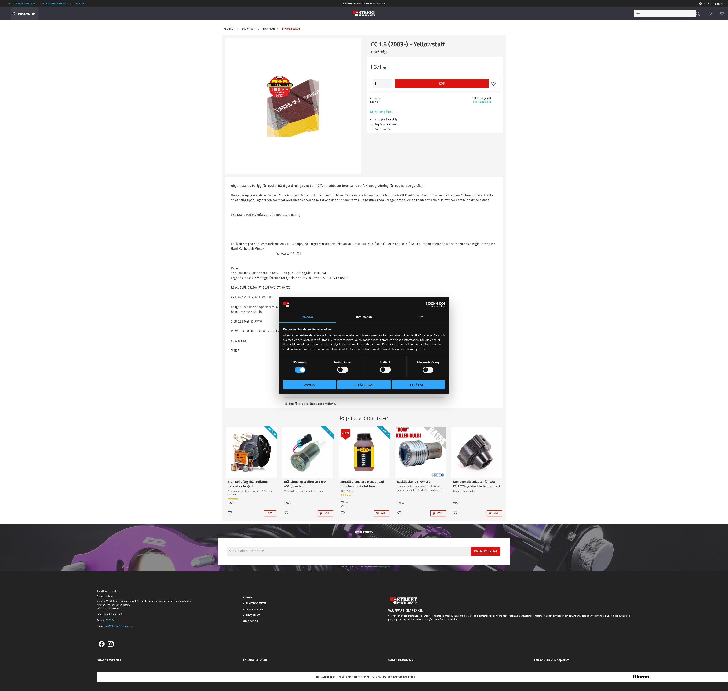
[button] (710, 13)
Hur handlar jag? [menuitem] (325, 677)
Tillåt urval (364, 384)
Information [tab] (364, 317)
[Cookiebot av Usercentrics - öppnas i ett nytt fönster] (428, 304)
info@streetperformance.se (119, 626)
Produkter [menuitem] (26, 13)
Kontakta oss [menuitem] (253, 609)
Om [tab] (420, 317)
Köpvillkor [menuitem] (344, 677)
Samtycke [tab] (307, 317)
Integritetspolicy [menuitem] (363, 677)
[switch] (342, 370)
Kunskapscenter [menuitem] (255, 603)
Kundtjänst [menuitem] (251, 615)
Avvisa (309, 384)
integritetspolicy (383, 567)
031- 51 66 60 (108, 620)
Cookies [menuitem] (381, 677)
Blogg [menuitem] (707, 3)
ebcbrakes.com (482, 102)
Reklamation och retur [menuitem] (401, 677)
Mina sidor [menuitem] (250, 621)
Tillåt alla (419, 384)
